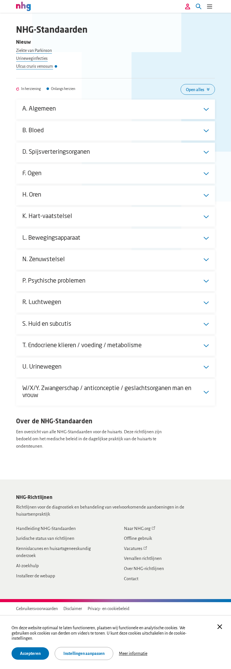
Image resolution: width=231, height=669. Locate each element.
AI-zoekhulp (27, 565)
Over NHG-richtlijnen (144, 568)
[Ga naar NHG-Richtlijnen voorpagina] (23, 6)
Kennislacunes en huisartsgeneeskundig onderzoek (53, 552)
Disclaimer (72, 608)
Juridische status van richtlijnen (45, 538)
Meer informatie (133, 653)
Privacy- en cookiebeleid (108, 608)
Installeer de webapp (35, 575)
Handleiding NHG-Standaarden (46, 528)
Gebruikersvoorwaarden (37, 608)
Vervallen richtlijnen (143, 558)
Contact (131, 578)
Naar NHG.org (137, 528)
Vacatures (133, 548)
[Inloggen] (187, 6)
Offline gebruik (138, 538)
